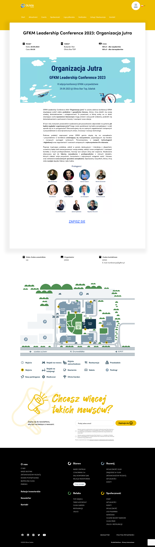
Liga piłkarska (69, 17)
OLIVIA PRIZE (110, 521)
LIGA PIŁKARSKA (111, 511)
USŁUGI (75, 511)
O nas (24, 464)
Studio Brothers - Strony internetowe (122, 542)
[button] (135, 5)
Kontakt (112, 17)
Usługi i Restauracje (98, 17)
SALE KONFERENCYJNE (81, 476)
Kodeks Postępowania (30, 478)
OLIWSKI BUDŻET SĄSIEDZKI (116, 518)
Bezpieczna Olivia (28, 481)
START (108, 499)
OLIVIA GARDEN (78, 505)
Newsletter (26, 497)
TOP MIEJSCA (78, 499)
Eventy (43, 17)
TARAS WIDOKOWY (80, 502)
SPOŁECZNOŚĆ (111, 508)
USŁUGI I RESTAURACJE (114, 524)
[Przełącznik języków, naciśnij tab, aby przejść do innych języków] (143, 5)
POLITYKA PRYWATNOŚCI (125, 535)
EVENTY (109, 482)
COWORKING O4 (79, 472)
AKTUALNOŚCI (111, 502)
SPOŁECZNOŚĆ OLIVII (114, 469)
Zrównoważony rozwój (31, 475)
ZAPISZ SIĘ (77, 221)
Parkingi (24, 484)
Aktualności (33, 17)
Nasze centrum (79, 469)
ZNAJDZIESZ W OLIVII (113, 472)
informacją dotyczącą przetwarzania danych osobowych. (102, 439)
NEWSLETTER (105, 535)
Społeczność (55, 17)
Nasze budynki (26, 471)
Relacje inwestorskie (81, 479)
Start (23, 17)
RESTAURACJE (78, 508)
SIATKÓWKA (110, 515)
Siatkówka (82, 17)
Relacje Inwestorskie (30, 491)
